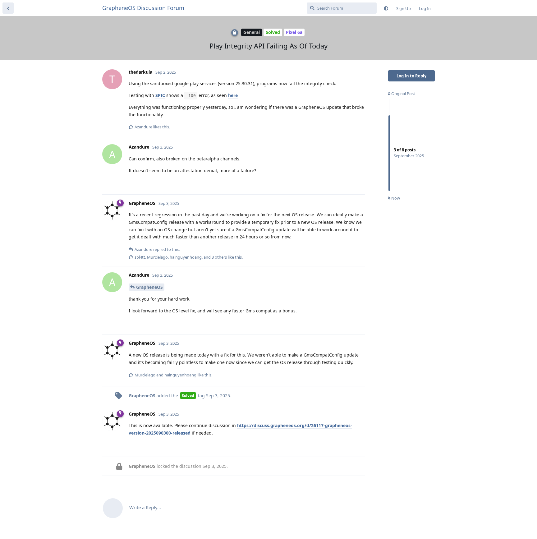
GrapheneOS (149, 287)
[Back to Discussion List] (8, 8)
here (233, 95)
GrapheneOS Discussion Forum (143, 8)
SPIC (160, 95)
